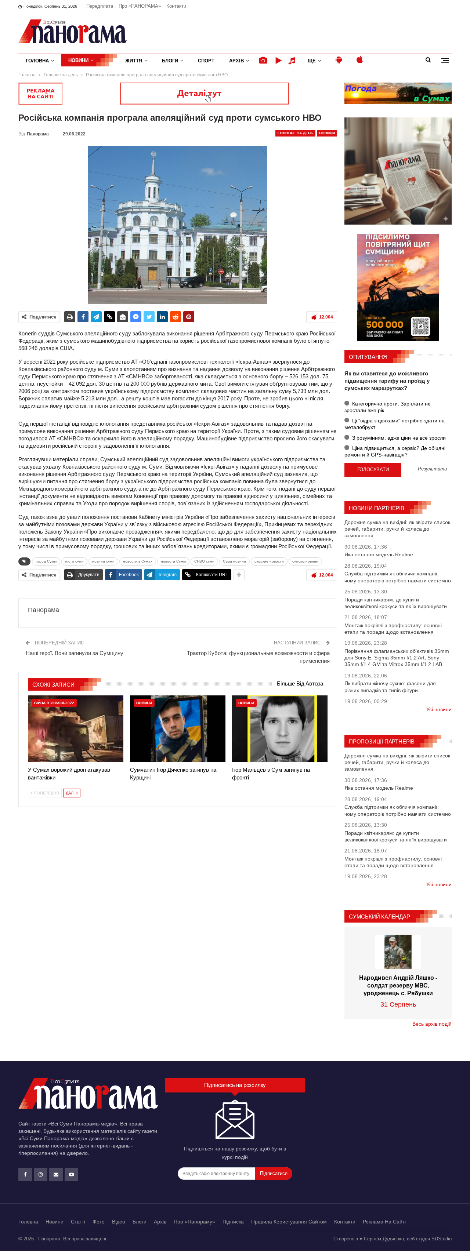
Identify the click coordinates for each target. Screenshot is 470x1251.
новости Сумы (173, 561)
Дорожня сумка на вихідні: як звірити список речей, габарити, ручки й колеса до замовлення (397, 528)
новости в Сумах (137, 561)
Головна (37, 60)
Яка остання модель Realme (378, 554)
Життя (133, 60)
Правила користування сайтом (289, 1222)
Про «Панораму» (194, 1222)
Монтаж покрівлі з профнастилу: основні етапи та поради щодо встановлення (393, 628)
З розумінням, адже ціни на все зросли (398, 438)
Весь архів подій (432, 1024)
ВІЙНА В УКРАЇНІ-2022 (54, 703)
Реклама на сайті (384, 1222)
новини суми (103, 561)
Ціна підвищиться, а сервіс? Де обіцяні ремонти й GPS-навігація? (394, 451)
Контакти (176, 6)
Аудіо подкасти (293, 60)
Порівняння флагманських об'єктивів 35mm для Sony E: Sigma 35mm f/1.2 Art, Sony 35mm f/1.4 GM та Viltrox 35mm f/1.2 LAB (396, 657)
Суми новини (234, 561)
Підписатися (274, 1173)
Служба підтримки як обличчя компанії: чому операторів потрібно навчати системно (397, 577)
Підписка (233, 1222)
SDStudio (441, 1238)
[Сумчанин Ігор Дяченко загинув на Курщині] (177, 728)
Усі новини (439, 709)
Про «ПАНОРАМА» (140, 6)
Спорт (206, 60)
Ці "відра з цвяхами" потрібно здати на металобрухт (394, 424)
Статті (78, 1222)
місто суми (74, 561)
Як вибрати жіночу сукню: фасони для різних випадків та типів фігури (390, 686)
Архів (236, 60)
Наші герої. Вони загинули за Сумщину (74, 653)
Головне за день (295, 133)
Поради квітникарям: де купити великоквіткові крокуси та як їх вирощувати (395, 603)
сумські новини (305, 561)
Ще (312, 60)
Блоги (170, 60)
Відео (118, 1222)
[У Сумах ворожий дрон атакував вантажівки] (75, 728)
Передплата (99, 6)
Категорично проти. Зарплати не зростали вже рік (387, 407)
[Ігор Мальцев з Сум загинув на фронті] (280, 728)
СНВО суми (204, 561)
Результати (432, 469)
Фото (99, 1222)
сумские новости (269, 561)
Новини (78, 60)
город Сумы (46, 561)
